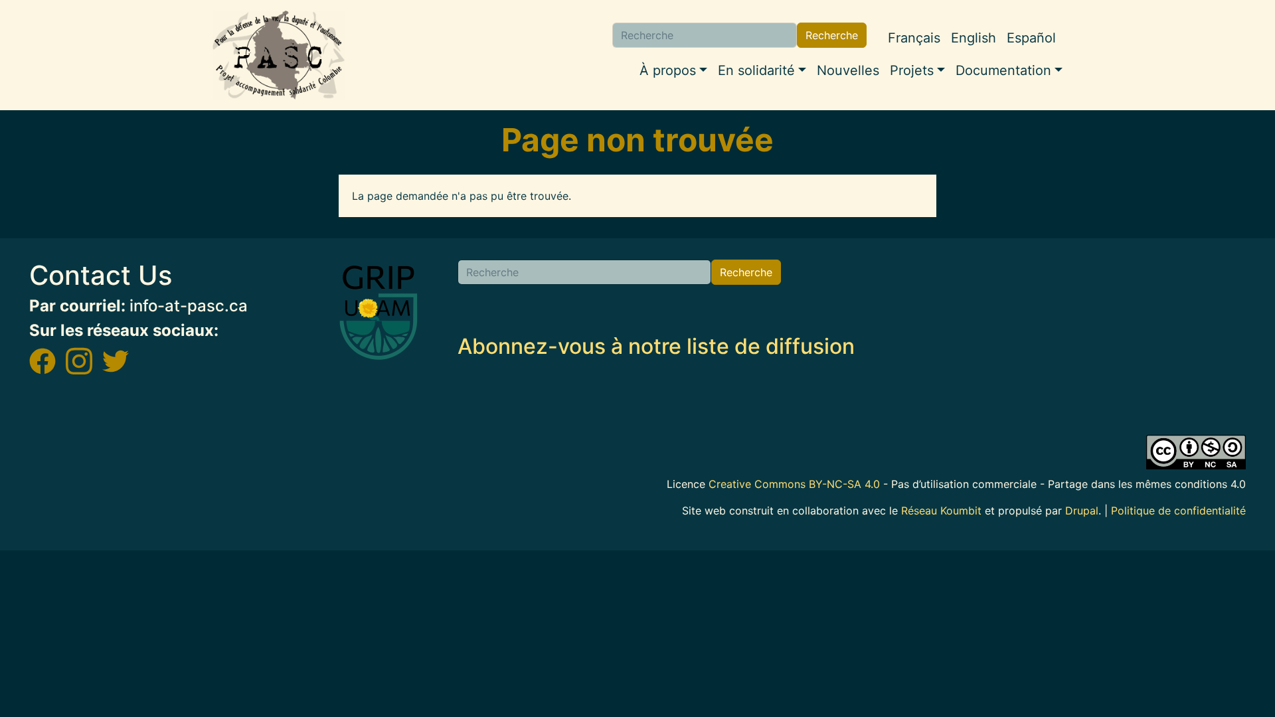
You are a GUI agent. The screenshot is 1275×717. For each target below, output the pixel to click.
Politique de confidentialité (1178, 510)
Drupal (1081, 510)
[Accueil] (278, 55)
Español (1031, 38)
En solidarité (756, 70)
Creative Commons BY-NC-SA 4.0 (794, 484)
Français (914, 38)
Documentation (1003, 70)
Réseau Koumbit (941, 510)
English (973, 38)
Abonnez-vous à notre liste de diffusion (656, 346)
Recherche (832, 35)
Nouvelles (848, 70)
